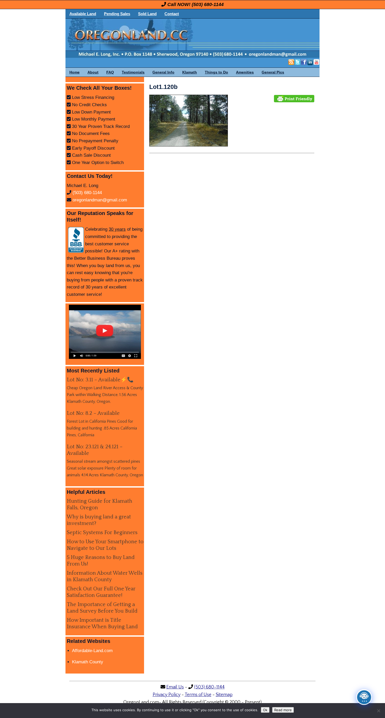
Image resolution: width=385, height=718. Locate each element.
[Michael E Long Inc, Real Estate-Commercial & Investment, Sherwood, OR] (76, 240)
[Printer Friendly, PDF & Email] (294, 98)
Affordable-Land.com (92, 650)
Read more (283, 710)
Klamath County (87, 661)
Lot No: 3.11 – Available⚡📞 (100, 380)
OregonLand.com (214, 38)
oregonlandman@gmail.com (100, 199)
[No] (378, 710)
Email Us (175, 687)
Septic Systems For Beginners (102, 532)
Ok (265, 710)
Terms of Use (198, 694)
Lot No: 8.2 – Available (93, 413)
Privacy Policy (166, 694)
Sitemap (224, 694)
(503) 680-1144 (208, 4)
